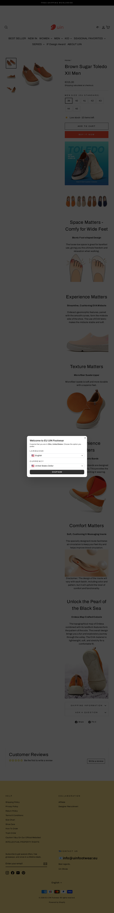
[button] (57, 455)
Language (37, 451)
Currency (37, 461)
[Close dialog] (85, 438)
